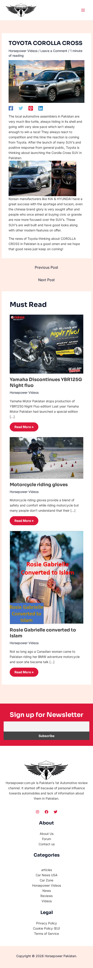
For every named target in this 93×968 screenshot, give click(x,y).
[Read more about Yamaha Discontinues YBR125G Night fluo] (47, 344)
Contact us (47, 844)
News (46, 891)
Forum (46, 839)
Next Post (46, 280)
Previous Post (46, 267)
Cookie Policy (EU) (46, 928)
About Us (46, 834)
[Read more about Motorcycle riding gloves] (47, 457)
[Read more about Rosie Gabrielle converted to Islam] (47, 577)
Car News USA (47, 875)
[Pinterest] (30, 108)
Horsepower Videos (23, 51)
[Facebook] (11, 108)
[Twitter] (21, 108)
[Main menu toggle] (83, 10)
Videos (47, 901)
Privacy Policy (46, 923)
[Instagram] (37, 812)
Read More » (24, 427)
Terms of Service (46, 933)
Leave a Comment (53, 51)
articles (46, 870)
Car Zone (46, 880)
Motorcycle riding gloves (39, 485)
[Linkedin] (40, 108)
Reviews (46, 896)
